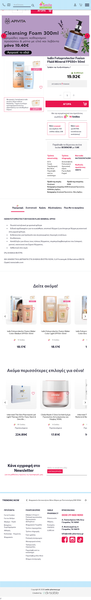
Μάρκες (50, 522)
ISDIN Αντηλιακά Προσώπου (74, 187)
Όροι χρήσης (31, 535)
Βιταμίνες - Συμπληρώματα (10, 526)
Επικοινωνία (52, 518)
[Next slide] (87, 35)
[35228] (24, 76)
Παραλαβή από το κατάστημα (32, 551)
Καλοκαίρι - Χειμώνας (12, 534)
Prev (5, 316)
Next (85, 316)
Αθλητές (7, 530)
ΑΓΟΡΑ (42, 10)
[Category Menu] (87, 5)
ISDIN (69, 184)
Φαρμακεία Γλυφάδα (34, 525)
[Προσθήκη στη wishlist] (33, 309)
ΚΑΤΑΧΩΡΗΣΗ (55, 471)
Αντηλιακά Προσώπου (64, 192)
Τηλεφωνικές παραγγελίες (31, 546)
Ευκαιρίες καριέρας (51, 526)
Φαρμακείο (8, 537)
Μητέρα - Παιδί (10, 522)
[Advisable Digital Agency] (45, 593)
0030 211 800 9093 (72, 514)
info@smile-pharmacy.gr (73, 533)
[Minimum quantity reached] (9, 10)
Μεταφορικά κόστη (33, 541)
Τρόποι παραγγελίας (33, 528)
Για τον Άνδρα (9, 518)
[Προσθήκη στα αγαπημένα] (3, 9)
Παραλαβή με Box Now (34, 556)
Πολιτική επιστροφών (34, 538)
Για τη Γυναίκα (9, 515)
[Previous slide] (3, 35)
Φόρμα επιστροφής (33, 559)
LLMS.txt (50, 530)
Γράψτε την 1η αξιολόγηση (58, 67)
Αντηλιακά (51, 184)
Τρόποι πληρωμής (32, 531)
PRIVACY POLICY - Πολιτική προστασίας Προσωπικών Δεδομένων (34, 518)
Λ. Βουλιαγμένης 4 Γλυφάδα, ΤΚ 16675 (70, 528)
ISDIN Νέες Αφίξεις (53, 189)
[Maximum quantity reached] (25, 10)
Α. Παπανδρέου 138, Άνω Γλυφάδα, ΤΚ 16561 (73, 521)
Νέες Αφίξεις (77, 192)
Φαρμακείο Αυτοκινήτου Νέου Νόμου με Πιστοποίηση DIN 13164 (55, 500)
